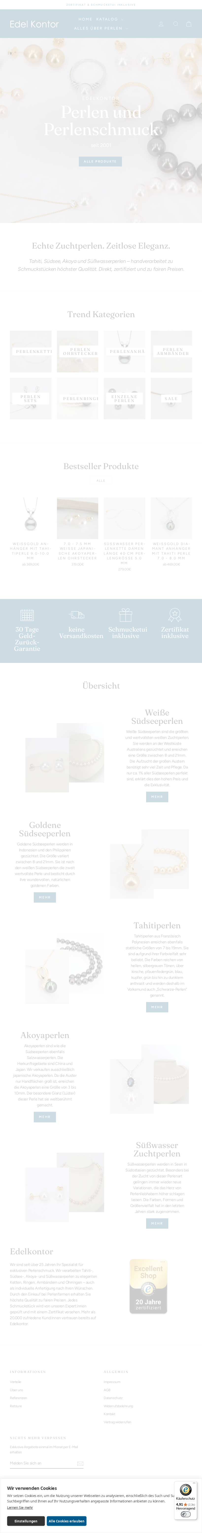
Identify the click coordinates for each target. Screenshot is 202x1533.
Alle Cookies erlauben (66, 1521)
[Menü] (194, 1484)
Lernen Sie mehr (20, 1507)
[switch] (186, 1514)
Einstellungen (26, 1521)
